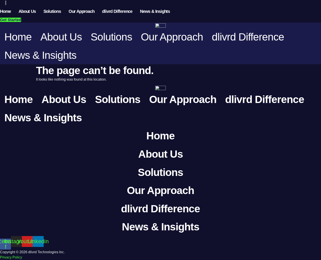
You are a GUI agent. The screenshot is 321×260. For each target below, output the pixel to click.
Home (5, 11)
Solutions (52, 11)
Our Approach (82, 11)
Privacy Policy (11, 257)
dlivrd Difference (117, 11)
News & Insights (155, 11)
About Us (27, 11)
